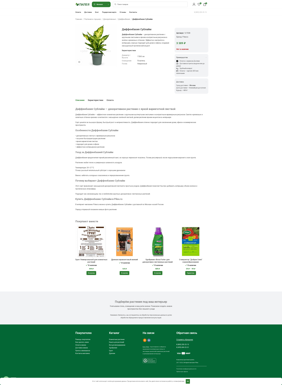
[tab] (79, 100)
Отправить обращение (184, 339)
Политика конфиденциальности (186, 369)
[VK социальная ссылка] (149, 340)
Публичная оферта (182, 371)
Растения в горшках (92, 19)
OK (188, 381)
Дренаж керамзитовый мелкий (124, 260)
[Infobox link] (200, 12)
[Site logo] (82, 4)
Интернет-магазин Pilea (191, 362)
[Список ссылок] (90, 339)
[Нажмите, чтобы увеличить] (79, 62)
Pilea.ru (185, 37)
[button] (91, 273)
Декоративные (109, 19)
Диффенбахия (124, 19)
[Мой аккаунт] (194, 4)
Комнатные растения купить (185, 359)
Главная (78, 19)
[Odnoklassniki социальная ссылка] (144, 340)
